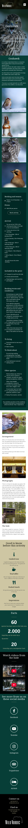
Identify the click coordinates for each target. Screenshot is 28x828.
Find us (14, 807)
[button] (24, 4)
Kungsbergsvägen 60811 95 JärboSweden (14, 811)
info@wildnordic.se (14, 803)
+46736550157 (14, 801)
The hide (6, 526)
